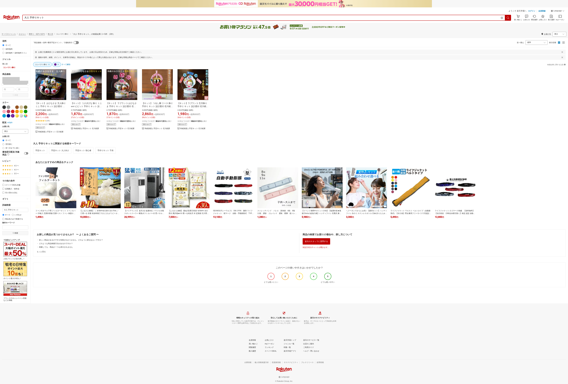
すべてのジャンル (9, 34)
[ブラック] (4, 107)
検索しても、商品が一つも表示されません (56, 247)
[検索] (508, 18)
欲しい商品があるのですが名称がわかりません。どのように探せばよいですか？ (71, 240)
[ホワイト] (12, 107)
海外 (11, 123)
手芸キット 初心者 (83, 150)
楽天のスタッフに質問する (316, 241)
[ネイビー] (8, 116)
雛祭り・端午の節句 (37, 34)
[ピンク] (4, 111)
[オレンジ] (17, 111)
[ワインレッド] (8, 111)
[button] (557, 11)
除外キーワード (8, 223)
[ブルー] (4, 116)
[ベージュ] (21, 107)
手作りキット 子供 (105, 150)
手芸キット (40, 150)
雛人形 (50, 34)
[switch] (26, 153)
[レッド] (12, 111)
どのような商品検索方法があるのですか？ (56, 243)
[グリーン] (25, 111)
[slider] (2, 84)
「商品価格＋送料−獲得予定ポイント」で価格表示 (52, 43)
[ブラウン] (17, 107)
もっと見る (41, 252)
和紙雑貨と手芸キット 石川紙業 (50, 132)
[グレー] (8, 107)
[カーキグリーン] (25, 107)
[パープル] (12, 116)
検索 (16, 95)
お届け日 (5, 136)
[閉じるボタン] (562, 52)
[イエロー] (21, 111)
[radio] (3, 45)
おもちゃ (22, 34)
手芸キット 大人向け (60, 150)
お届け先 (5, 126)
